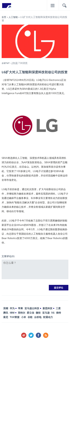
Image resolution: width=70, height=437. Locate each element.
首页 (4, 17)
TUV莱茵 (15, 317)
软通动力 (48, 317)
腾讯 (5, 312)
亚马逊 (46, 312)
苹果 (20, 308)
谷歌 (30, 317)
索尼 (5, 317)
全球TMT (6, 63)
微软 (38, 312)
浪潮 (5, 308)
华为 (12, 308)
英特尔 (21, 312)
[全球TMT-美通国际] (6, 6)
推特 (58, 312)
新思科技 (47, 308)
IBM (12, 312)
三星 (58, 308)
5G (53, 312)
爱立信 (30, 312)
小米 (23, 317)
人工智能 (13, 17)
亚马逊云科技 (32, 308)
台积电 (38, 317)
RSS (45, 335)
